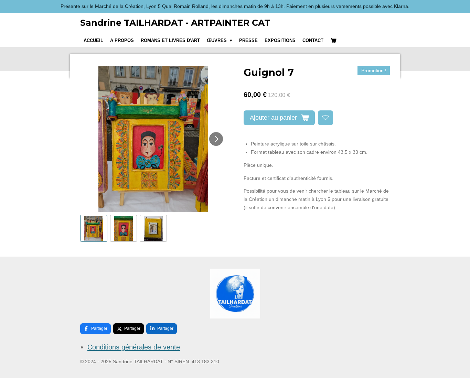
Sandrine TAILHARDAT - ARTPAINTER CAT (175, 23)
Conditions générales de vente (133, 347)
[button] (93, 228)
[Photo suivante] (216, 139)
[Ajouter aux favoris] (325, 118)
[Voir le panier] (333, 40)
